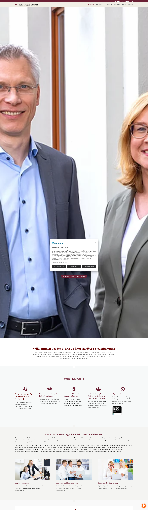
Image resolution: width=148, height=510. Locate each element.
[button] (74, 276)
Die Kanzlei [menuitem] (99, 4)
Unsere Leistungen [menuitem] (119, 4)
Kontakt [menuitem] (130, 4)
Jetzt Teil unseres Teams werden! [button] (74, 276)
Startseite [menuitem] (91, 4)
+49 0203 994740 (119, 1)
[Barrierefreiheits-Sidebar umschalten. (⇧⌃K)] (143, 505)
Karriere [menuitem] (108, 4)
